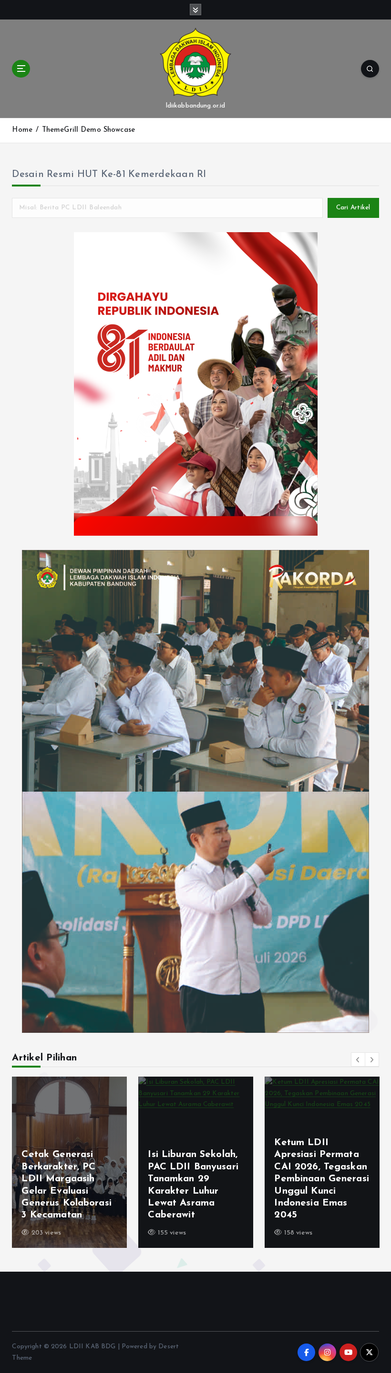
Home (22, 130)
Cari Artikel (353, 208)
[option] (69, 1162)
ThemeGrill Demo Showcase (88, 130)
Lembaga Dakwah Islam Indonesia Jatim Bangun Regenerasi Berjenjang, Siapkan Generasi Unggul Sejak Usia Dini (67, 1179)
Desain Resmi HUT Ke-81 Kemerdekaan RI (109, 174)
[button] (358, 1059)
